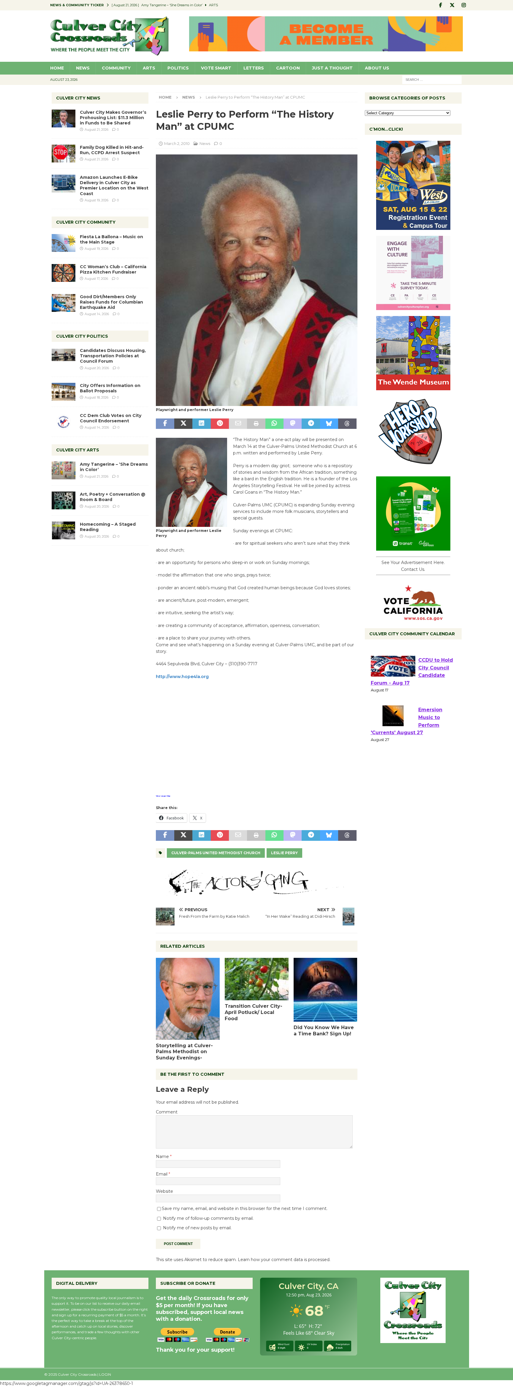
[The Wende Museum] (413, 387)
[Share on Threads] (347, 423)
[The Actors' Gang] (256, 892)
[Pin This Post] (220, 423)
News (83, 68)
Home (57, 68)
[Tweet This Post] (183, 423)
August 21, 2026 (96, 129)
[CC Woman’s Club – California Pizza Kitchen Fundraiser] (63, 273)
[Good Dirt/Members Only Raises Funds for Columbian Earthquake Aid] (63, 303)
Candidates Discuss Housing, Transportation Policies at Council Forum (113, 356)
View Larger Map (163, 796)
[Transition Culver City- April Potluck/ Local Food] (257, 979)
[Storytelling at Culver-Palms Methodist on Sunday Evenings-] (188, 999)
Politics (178, 68)
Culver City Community (85, 222)
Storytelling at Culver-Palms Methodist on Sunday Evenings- (184, 1052)
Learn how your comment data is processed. (284, 1259)
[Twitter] (452, 5)
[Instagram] (464, 5)
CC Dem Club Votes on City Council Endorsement (110, 418)
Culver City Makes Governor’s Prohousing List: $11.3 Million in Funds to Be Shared (113, 118)
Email (162, 1174)
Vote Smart (216, 68)
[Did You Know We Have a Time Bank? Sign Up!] (325, 990)
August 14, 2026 (97, 314)
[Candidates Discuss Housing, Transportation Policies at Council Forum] (63, 357)
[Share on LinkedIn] (201, 423)
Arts (149, 68)
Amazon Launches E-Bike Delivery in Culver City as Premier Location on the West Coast (114, 185)
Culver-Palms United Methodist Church (215, 853)
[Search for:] (432, 79)
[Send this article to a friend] (238, 423)
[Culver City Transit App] (413, 547)
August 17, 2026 (96, 279)
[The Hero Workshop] (413, 467)
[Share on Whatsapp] (274, 423)
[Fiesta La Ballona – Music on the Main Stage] (63, 243)
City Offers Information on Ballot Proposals (110, 388)
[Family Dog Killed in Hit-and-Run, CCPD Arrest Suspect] (63, 153)
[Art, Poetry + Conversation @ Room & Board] (63, 500)
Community (116, 68)
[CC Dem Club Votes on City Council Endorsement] (63, 422)
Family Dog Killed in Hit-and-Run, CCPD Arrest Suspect (112, 150)
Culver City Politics (82, 336)
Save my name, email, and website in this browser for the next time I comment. (244, 1208)
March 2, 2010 (177, 143)
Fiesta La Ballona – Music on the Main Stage (111, 239)
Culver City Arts (77, 450)
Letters (253, 68)
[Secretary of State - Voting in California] (413, 617)
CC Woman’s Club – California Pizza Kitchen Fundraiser (113, 269)
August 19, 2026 (96, 200)
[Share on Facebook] (165, 423)
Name (163, 1156)
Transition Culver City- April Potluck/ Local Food (253, 1012)
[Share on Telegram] (311, 423)
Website (164, 1191)
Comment (167, 1112)
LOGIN (105, 1374)
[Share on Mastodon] (293, 423)
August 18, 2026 (96, 397)
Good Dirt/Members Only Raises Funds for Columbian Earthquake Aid (111, 302)
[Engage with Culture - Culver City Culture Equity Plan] (413, 306)
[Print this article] (256, 423)
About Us (377, 68)
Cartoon (288, 68)
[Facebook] (441, 5)
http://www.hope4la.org (182, 676)
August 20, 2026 (97, 368)
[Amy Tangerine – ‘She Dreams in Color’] (63, 470)
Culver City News (78, 98)
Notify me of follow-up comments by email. (208, 1218)
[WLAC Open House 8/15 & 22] (413, 226)
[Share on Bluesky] (329, 423)
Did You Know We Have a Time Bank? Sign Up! (324, 1031)
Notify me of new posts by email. (197, 1227)
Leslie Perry (284, 853)
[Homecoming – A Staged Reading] (63, 530)
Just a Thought (332, 68)
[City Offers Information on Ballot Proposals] (63, 392)
